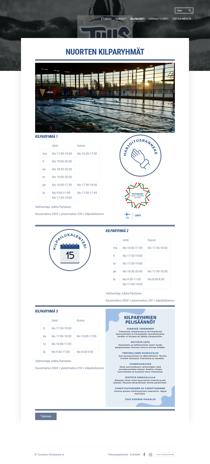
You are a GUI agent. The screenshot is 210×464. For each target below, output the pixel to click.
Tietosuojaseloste (118, 454)
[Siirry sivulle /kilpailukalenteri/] (69, 250)
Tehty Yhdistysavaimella (165, 454)
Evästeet (135, 454)
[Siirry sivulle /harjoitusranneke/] (140, 155)
